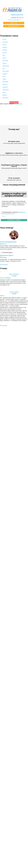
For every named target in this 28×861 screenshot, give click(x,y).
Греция (4, 44)
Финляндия (5, 81)
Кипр (3, 55)
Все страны (14, 102)
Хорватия (5, 87)
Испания (4, 50)
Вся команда (4, 264)
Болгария (4, 42)
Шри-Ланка (5, 97)
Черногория (5, 89)
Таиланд (4, 73)
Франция (4, 84)
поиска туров (18, 104)
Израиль (4, 47)
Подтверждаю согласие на (13, 212)
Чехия (4, 92)
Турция (4, 79)
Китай (4, 58)
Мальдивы (5, 60)
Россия (4, 39)
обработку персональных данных (13, 212)
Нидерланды (5, 65)
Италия (4, 52)
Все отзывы (3, 325)
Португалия (5, 71)
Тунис (4, 76)
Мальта (4, 63)
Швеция (4, 95)
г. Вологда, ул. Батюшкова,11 (14, 19)
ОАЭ (3, 68)
